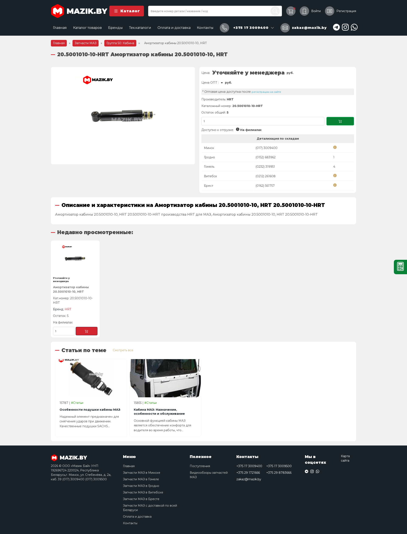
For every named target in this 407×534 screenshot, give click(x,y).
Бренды (115, 28)
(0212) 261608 (265, 176)
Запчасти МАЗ (85, 43)
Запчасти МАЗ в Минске (141, 473)
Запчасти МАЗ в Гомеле (141, 479)
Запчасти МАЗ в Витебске (143, 492)
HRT (230, 99)
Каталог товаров (87, 28)
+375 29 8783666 (278, 473)
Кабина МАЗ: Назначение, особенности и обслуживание (159, 412)
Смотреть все (123, 350)
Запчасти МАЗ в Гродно (141, 486)
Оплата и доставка (174, 28)
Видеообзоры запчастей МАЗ (209, 475)
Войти (316, 11)
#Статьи (77, 403)
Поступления (200, 466)
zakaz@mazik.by (248, 479)
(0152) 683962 (265, 157)
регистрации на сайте (266, 91)
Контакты (205, 28)
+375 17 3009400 (249, 466)
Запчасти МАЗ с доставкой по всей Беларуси (150, 508)
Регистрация (346, 11)
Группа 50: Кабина (120, 43)
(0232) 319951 (265, 167)
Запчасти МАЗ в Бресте (141, 499)
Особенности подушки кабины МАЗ (90, 410)
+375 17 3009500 (279, 466)
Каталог (130, 11)
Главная (60, 28)
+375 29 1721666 (248, 473)
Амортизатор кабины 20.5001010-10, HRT (71, 289)
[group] (123, 115)
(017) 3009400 (266, 148)
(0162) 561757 (265, 186)
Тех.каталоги (140, 28)
